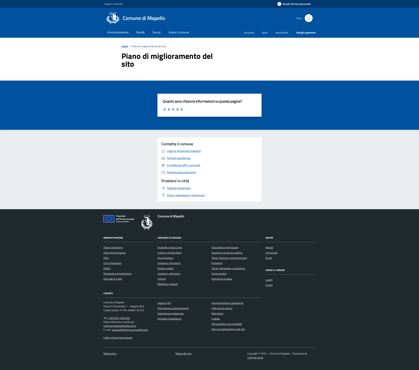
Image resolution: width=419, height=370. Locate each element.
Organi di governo (113, 247)
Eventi (269, 285)
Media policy (110, 353)
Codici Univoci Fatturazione (117, 338)
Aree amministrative (114, 253)
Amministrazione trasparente (227, 303)
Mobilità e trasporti (167, 284)
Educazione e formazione (224, 247)
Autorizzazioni (219, 274)
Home (124, 46)
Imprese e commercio (169, 263)
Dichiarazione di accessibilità (226, 324)
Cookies (215, 319)
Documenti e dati (112, 279)
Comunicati (271, 253)
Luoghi (269, 280)
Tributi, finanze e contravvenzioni (229, 258)
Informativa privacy (221, 308)
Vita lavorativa (165, 258)
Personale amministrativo (117, 274)
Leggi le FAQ (164, 303)
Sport (265, 32)
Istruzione (249, 32)
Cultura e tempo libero (169, 253)
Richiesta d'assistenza (169, 319)
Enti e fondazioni (112, 263)
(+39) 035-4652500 (119, 318)
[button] (294, 4)
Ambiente (216, 263)
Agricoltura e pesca (221, 279)
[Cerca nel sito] (309, 18)
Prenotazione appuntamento (173, 308)
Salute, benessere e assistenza (228, 268)
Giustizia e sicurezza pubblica (226, 253)
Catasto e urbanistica (168, 274)
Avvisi (268, 258)
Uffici (106, 258)
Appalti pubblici (165, 268)
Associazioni (281, 32)
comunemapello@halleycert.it (119, 326)
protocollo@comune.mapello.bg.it (130, 330)
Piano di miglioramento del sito (228, 329)
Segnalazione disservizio (170, 313)
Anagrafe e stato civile (169, 247)
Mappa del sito (183, 353)
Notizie (269, 247)
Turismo (161, 279)
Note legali (217, 313)
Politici (106, 268)
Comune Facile (255, 358)
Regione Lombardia (113, 4)
